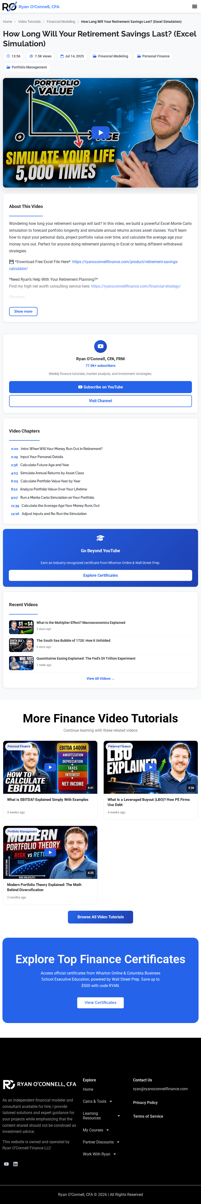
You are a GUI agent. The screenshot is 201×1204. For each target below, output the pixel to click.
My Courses (93, 1130)
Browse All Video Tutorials (100, 917)
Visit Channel (100, 400)
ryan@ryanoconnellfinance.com (160, 1089)
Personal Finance (156, 56)
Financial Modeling (61, 22)
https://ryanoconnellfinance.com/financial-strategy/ (136, 286)
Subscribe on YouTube (103, 387)
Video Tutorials (29, 22)
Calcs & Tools (94, 1101)
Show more (23, 311)
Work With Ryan (96, 1154)
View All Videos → (101, 679)
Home (7, 22)
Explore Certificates (100, 575)
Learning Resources (92, 1115)
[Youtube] (6, 1164)
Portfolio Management (29, 67)
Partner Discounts (98, 1142)
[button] (194, 6)
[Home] (39, 1084)
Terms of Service (148, 1116)
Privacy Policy (145, 1102)
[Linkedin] (15, 1164)
